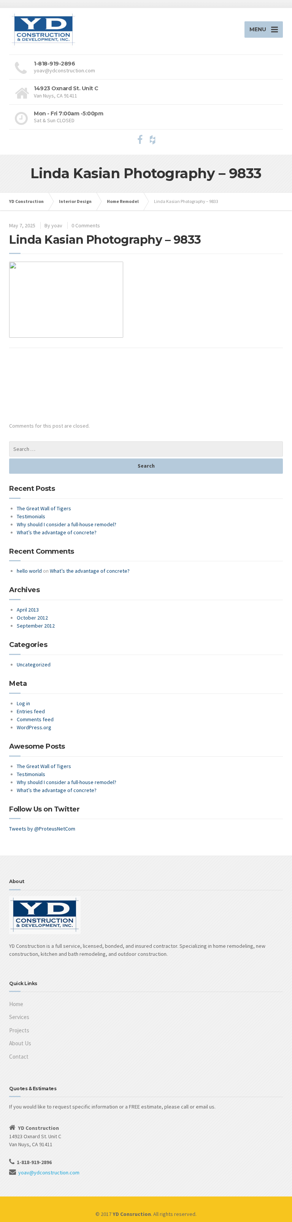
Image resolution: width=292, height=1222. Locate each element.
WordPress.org (34, 727)
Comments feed (35, 719)
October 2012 (32, 617)
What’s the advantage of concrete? (57, 532)
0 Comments (85, 225)
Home (16, 1004)
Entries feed (31, 711)
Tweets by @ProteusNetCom (42, 828)
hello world (29, 570)
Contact (19, 1056)
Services (19, 1017)
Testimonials (31, 516)
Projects (19, 1030)
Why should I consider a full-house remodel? (66, 524)
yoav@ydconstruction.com (48, 1172)
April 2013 (28, 609)
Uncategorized (34, 664)
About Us (20, 1043)
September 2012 (36, 625)
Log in (23, 703)
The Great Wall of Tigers (44, 508)
